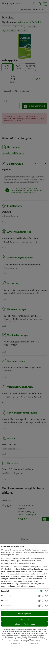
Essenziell (5, 591)
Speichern (24, 619)
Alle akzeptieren (24, 613)
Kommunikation (7, 606)
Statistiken (5, 601)
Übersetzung (6, 596)
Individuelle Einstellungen (24, 624)
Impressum (34, 644)
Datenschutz (15, 644)
